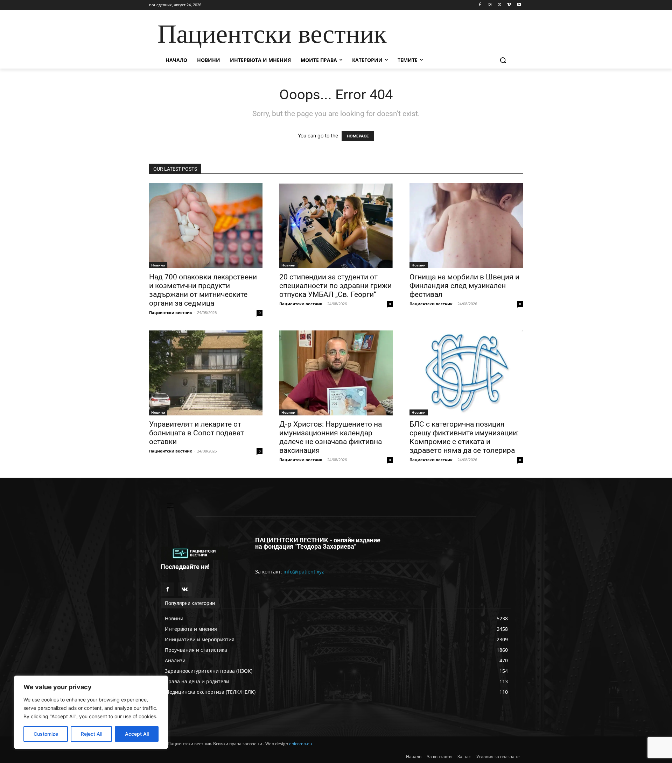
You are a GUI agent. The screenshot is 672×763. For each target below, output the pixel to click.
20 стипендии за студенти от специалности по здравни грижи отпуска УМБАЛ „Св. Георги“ (335, 286)
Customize (46, 734)
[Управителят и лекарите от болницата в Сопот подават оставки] (205, 372)
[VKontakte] (184, 589)
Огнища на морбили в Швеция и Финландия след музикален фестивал (464, 286)
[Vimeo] (509, 5)
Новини (158, 265)
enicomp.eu (300, 744)
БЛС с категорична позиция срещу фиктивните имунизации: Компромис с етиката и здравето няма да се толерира (464, 437)
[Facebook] (480, 5)
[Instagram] (490, 5)
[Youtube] (519, 5)
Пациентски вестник (170, 312)
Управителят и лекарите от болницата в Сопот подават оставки (196, 433)
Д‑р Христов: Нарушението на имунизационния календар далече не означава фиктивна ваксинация (330, 437)
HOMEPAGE (358, 136)
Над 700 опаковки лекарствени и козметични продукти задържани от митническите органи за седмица (203, 290)
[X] (500, 5)
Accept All (137, 734)
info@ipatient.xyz (304, 571)
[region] (91, 712)
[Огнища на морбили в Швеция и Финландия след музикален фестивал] (466, 225)
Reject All (91, 734)
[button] (503, 60)
